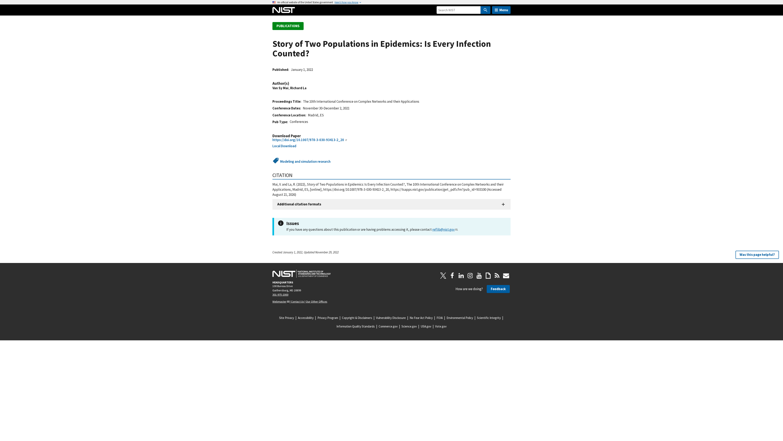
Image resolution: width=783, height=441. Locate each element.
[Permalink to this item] (291, 83)
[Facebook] (452, 275)
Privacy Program (327, 318)
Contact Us (297, 301)
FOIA (440, 318)
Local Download (284, 146)
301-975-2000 (280, 294)
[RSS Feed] (497, 275)
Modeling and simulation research (305, 161)
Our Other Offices (316, 301)
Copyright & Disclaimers (357, 318)
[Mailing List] (506, 275)
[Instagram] (470, 275)
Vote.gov (441, 326)
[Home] (283, 10)
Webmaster (279, 301)
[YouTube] (479, 275)
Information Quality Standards (355, 326)
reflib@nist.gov (443, 229)
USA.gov (426, 326)
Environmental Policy (460, 318)
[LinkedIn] (461, 275)
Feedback (498, 289)
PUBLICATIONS (288, 26)
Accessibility (306, 318)
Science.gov (409, 326)
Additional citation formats (299, 204)
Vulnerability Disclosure (391, 318)
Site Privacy (286, 318)
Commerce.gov (388, 326)
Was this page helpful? (757, 254)
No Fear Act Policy (421, 318)
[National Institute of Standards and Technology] (301, 274)
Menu (503, 10)
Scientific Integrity (489, 318)
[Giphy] (488, 275)
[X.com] (443, 275)
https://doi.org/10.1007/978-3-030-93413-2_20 (308, 140)
